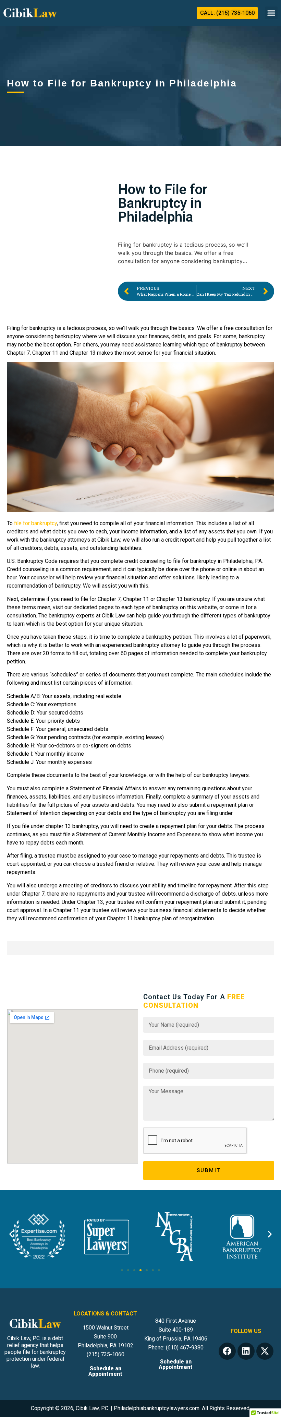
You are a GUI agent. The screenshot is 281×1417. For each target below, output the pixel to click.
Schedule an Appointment (105, 1371)
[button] (271, 13)
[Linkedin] (246, 1351)
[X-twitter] (264, 1351)
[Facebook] (227, 1351)
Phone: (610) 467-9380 (176, 1347)
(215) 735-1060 (105, 1354)
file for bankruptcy (35, 523)
